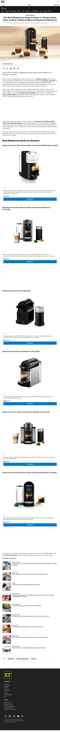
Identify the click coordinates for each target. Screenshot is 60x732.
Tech (23, 11)
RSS (5, 696)
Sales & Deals (47, 11)
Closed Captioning (9, 706)
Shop (3, 8)
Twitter (6, 688)
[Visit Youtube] (18, 716)
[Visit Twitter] (9, 716)
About (6, 693)
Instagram (7, 686)
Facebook (7, 684)
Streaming (35, 11)
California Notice (8, 708)
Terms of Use (7, 702)
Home (18, 11)
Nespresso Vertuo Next (27, 93)
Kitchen (33, 659)
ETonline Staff (8, 64)
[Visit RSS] (22, 716)
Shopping (11, 659)
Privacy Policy (8, 704)
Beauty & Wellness (11, 11)
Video (29, 5)
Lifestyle (28, 11)
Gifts (40, 11)
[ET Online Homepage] (3, 2)
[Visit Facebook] (5, 716)
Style (2, 11)
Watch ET (56, 5)
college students (41, 79)
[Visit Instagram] (14, 716)
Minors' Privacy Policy (10, 709)
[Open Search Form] (58, 2)
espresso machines (48, 81)
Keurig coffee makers (9, 95)
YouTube (6, 689)
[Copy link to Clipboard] (18, 68)
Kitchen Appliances (22, 659)
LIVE (3, 5)
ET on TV (6, 691)
